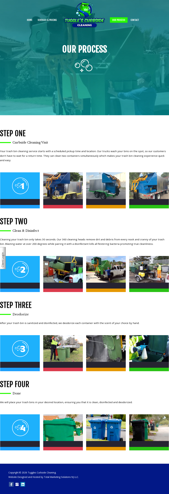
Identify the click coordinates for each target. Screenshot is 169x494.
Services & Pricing (47, 20)
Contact (135, 20)
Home (29, 20)
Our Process (118, 20)
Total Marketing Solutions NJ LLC (61, 477)
